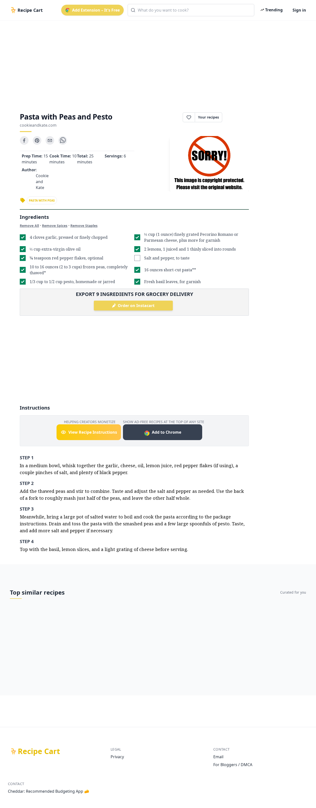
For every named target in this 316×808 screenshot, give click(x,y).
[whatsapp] (62, 140)
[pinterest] (37, 140)
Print (238, 117)
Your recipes (208, 117)
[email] (49, 140)
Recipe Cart (39, 751)
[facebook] (24, 140)
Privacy (117, 756)
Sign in (299, 10)
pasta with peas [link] (42, 200)
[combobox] (191, 10)
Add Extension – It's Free (96, 10)
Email (218, 756)
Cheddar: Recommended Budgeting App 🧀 (48, 791)
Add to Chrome (166, 432)
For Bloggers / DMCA (232, 764)
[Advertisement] (156, 62)
